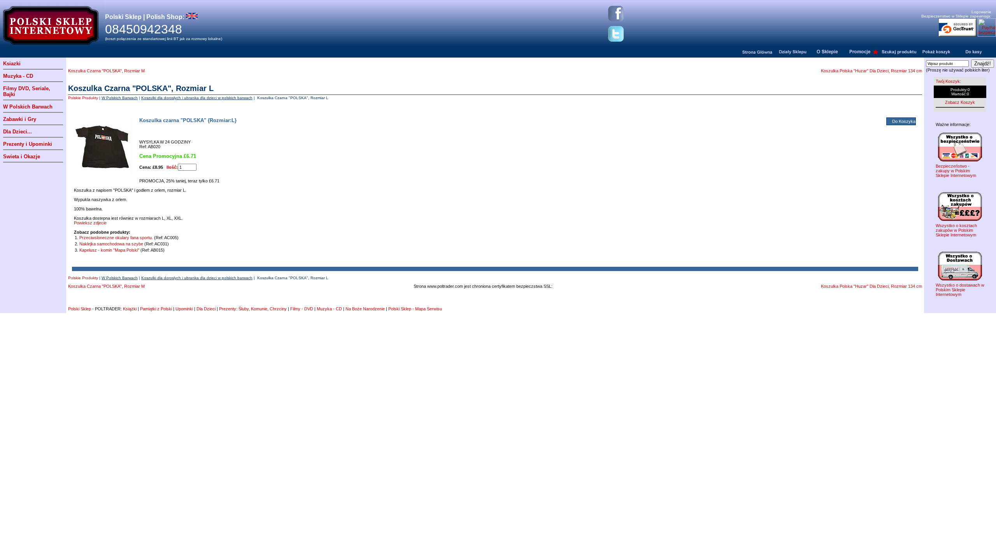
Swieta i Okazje (21, 156)
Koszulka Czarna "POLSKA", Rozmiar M (106, 70)
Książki (130, 308)
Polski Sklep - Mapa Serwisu (415, 308)
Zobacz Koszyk (960, 102)
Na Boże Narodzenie (365, 308)
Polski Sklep (79, 308)
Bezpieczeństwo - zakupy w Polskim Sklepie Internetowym (956, 171)
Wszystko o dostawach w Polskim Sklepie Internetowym (960, 290)
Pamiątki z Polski (156, 308)
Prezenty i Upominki (27, 144)
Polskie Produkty (83, 98)
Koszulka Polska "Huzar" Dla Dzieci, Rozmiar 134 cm (871, 70)
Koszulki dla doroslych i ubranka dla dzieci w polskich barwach (197, 98)
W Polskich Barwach (28, 107)
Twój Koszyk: (948, 81)
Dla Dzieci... (17, 132)
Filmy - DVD (301, 308)
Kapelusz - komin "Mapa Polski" (109, 250)
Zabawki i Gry (19, 119)
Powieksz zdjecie (90, 222)
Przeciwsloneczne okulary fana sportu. (116, 237)
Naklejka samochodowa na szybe (111, 244)
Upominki (184, 308)
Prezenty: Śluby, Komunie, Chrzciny (253, 308)
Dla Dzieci (206, 308)
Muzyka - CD (18, 76)
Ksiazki (12, 63)
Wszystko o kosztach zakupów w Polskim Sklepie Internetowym (956, 230)
